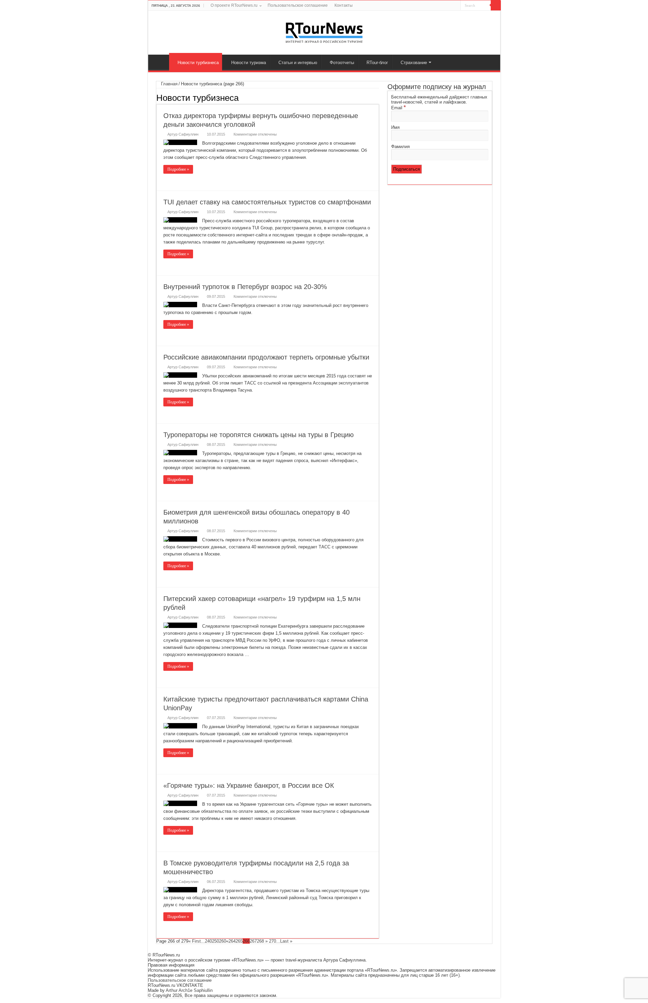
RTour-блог (377, 62)
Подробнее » (178, 169)
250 (215, 941)
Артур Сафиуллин (182, 134)
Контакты (343, 5)
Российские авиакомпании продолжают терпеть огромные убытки (266, 357)
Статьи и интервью (297, 62)
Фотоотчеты (342, 62)
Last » (286, 941)
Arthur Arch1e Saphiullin (189, 990)
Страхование (414, 62)
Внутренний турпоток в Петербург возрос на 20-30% (245, 286)
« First (194, 941)
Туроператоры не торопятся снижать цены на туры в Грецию (258, 434)
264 (232, 941)
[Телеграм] (455, 6)
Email (398, 107)
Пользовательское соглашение (298, 5)
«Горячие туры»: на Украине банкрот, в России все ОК (248, 785)
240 (208, 941)
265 (239, 941)
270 (272, 941)
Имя (395, 127)
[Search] (496, 5)
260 (222, 941)
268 (260, 941)
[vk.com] (446, 6)
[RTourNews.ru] (324, 31)
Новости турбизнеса (198, 62)
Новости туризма (248, 62)
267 (253, 941)
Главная (160, 62)
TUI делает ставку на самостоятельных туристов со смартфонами (267, 202)
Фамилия (400, 146)
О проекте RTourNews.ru (234, 5)
